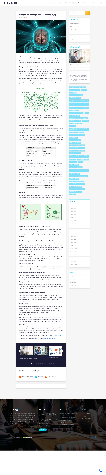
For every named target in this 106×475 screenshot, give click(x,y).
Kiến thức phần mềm (82, 3)
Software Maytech (57, 335)
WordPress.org (73, 285)
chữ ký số (73, 92)
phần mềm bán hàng (75, 142)
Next (62, 351)
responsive (73, 162)
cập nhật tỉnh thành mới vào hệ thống (79, 101)
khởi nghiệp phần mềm (75, 123)
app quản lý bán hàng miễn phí (77, 87)
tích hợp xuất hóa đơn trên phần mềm (78, 170)
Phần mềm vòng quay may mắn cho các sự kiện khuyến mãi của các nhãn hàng (78, 76)
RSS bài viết (72, 279)
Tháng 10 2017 (73, 258)
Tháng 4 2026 (73, 208)
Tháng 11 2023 (73, 223)
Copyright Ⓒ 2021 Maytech (16, 437)
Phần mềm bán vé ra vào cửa (77, 150)
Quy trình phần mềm (83, 159)
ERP (86, 113)
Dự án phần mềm (74, 110)
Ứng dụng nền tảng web (87, 418)
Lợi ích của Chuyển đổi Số (76, 132)
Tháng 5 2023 (73, 233)
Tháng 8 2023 (73, 230)
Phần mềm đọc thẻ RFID (75, 72)
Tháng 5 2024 (73, 214)
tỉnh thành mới (74, 178)
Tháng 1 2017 (73, 261)
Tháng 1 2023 (73, 242)
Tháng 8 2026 (73, 205)
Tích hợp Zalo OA (74, 173)
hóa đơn (85, 120)
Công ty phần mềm (75, 97)
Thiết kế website (74, 164)
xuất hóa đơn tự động (76, 191)
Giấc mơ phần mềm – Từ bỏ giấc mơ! (78, 69)
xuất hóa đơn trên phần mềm (77, 189)
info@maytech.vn (44, 425)
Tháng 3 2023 (73, 239)
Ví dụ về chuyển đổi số (75, 186)
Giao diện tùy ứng (74, 115)
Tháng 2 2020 (73, 255)
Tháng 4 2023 (73, 236)
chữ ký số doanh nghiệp (76, 95)
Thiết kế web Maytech (50, 338)
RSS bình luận (73, 282)
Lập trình (72, 126)
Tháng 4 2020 (73, 251)
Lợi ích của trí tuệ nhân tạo (77, 135)
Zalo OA (72, 194)
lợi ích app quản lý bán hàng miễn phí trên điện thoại (78, 129)
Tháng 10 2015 (73, 264)
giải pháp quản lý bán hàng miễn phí (78, 118)
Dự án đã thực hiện (69, 3)
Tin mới (72, 39)
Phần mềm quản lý (75, 140)
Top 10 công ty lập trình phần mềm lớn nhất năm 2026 (78, 80)
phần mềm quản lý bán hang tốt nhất (78, 156)
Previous (20, 351)
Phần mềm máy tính (86, 413)
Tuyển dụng (93, 3)
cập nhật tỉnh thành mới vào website (79, 107)
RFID (80, 162)
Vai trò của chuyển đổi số (76, 181)
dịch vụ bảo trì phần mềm (76, 113)
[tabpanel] (26, 353)
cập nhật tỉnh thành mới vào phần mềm (79, 105)
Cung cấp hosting (85, 423)
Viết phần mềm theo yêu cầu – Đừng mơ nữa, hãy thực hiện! (79, 65)
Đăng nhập (72, 276)
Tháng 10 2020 (73, 248)
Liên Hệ (100, 3)
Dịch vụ (60, 3)
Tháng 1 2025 (73, 211)
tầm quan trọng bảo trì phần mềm (78, 176)
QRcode (72, 159)
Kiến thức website (74, 36)
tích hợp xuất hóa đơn (76, 167)
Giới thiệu (54, 3)
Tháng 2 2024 (73, 220)
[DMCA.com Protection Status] (27, 437)
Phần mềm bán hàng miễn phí (77, 145)
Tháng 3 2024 (73, 217)
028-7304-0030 (44, 423)
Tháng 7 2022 (73, 245)
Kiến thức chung (73, 26)
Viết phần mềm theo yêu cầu (77, 184)
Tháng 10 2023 (73, 226)
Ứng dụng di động (85, 416)
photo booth (73, 137)
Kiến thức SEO (73, 33)
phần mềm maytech (75, 153)
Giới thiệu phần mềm (74, 23)
